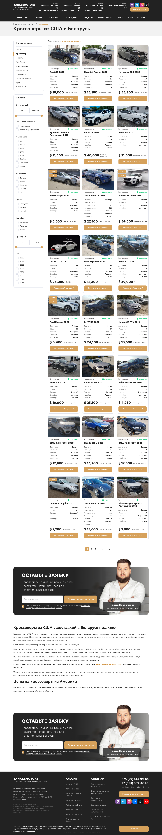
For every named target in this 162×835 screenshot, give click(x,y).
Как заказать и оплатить (97, 785)
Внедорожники (23, 79)
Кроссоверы (22, 54)
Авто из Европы (73, 801)
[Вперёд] (105, 549)
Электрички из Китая (73, 820)
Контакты (141, 18)
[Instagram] (142, 5)
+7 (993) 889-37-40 (48, 11)
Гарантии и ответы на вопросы (99, 792)
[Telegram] (137, 5)
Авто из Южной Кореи (73, 795)
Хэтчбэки (20, 62)
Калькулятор (72, 18)
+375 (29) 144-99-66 (49, 7)
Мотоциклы (21, 87)
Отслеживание (53, 18)
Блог (130, 18)
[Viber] (132, 5)
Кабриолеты (22, 70)
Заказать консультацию (134, 794)
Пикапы (19, 58)
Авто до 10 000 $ (74, 810)
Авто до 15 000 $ (74, 814)
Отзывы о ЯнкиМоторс (96, 799)
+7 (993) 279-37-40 (70, 11)
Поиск (39, 18)
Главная (16, 24)
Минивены (21, 74)
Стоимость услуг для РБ (100, 818)
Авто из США (28, 24)
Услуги (87, 18)
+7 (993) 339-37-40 (93, 11)
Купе (18, 83)
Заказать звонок (139, 9)
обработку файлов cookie (24, 831)
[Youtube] (146, 801)
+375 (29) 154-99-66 (94, 7)
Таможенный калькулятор (96, 811)
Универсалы (22, 66)
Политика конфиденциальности (24, 804)
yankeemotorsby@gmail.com (135, 787)
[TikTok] (146, 5)
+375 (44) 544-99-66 (118, 7)
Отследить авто (98, 805)
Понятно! (134, 829)
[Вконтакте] (134, 801)
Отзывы (120, 18)
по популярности (71, 41)
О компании (103, 18)
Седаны (19, 50)
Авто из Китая (72, 789)
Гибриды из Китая (74, 805)
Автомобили (22, 18)
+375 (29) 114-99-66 (71, 7)
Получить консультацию (80, 599)
